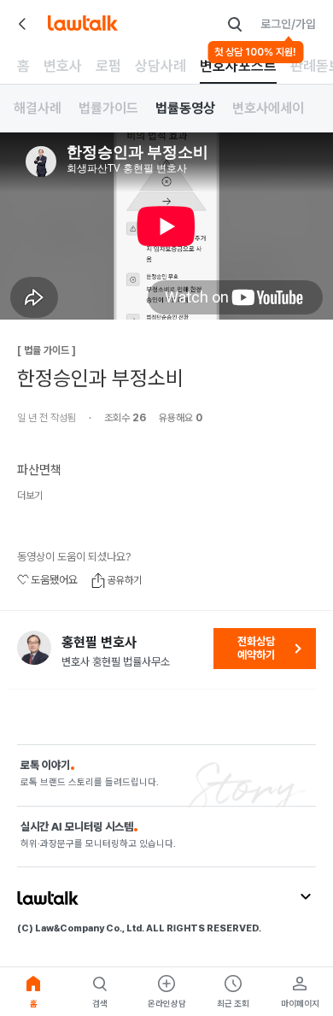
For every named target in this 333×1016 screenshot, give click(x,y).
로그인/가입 (288, 24)
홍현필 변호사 (99, 642)
